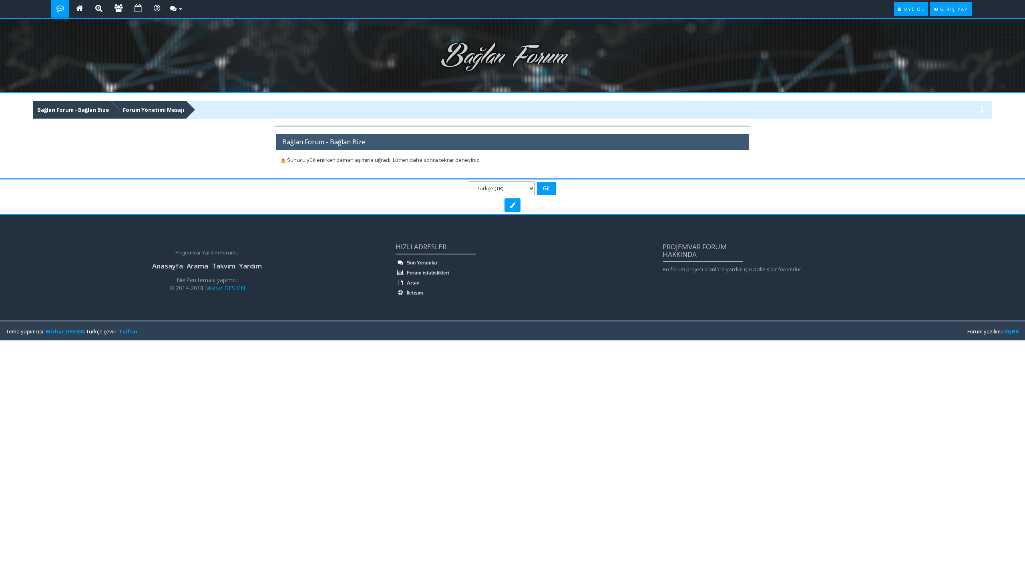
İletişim (414, 293)
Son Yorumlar (422, 263)
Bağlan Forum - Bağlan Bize (73, 109)
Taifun (128, 331)
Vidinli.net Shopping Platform (24, 353)
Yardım (250, 265)
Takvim (223, 265)
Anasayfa (167, 265)
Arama (197, 265)
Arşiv (412, 283)
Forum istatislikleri (427, 273)
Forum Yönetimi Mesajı (153, 109)
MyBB (1011, 331)
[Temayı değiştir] (512, 205)
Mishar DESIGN (224, 288)
